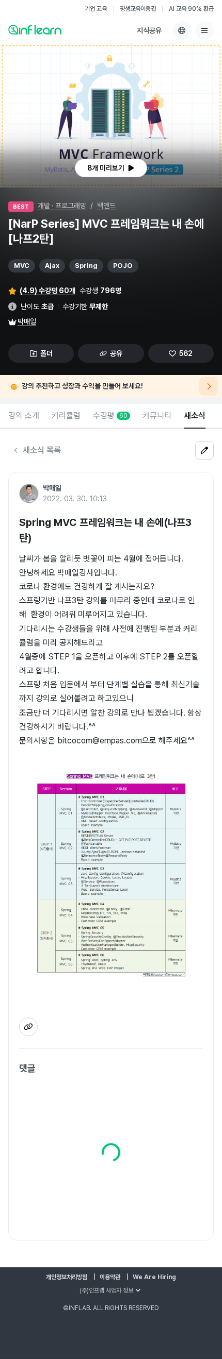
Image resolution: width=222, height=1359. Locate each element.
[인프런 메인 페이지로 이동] (34, 29)
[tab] (23, 416)
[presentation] (111, 168)
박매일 (27, 321)
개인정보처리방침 (66, 1277)
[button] (111, 115)
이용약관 (110, 1277)
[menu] (204, 30)
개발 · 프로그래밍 (62, 205)
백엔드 (106, 205)
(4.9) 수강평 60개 (47, 290)
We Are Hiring (154, 1277)
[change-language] (181, 30)
